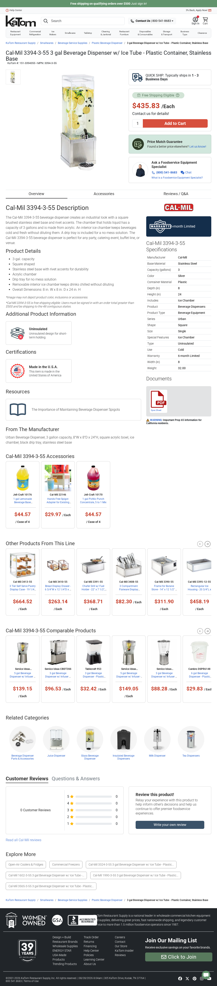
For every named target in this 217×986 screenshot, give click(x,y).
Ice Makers (52, 33)
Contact (120, 941)
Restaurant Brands (65, 941)
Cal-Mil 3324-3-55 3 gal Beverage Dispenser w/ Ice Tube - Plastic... (131, 864)
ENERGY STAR (62, 950)
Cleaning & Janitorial (106, 33)
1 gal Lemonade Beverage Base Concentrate (22, 502)
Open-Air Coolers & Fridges (25, 864)
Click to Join (182, 957)
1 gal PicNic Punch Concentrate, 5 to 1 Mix (93, 500)
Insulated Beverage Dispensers (123, 757)
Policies (89, 955)
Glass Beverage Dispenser (90, 757)
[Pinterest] (194, 978)
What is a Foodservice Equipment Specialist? (177, 177)
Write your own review (170, 825)
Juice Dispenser (56, 755)
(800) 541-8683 (166, 172)
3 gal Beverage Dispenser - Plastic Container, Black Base (93, 677)
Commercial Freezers (66, 864)
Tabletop (88, 33)
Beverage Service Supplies (72, 43)
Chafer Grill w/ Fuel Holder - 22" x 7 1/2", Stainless (93, 589)
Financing (90, 946)
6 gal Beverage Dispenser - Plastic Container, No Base (199, 677)
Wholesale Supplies (65, 946)
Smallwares (70, 33)
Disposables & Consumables (145, 33)
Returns (89, 941)
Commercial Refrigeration (35, 33)
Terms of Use (31, 981)
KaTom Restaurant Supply (21, 43)
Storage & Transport (166, 33)
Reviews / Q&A (176, 193)
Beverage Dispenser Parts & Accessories (22, 757)
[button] (195, 21)
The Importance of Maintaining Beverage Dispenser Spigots (76, 410)
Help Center (16, 10)
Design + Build (62, 937)
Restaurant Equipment (15, 33)
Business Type (185, 33)
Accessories (104, 193)
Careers (120, 937)
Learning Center (94, 959)
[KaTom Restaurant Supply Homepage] (21, 21)
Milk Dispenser (157, 755)
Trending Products (65, 964)
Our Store (121, 946)
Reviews (120, 955)
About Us (90, 964)
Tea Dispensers (191, 755)
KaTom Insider (124, 950)
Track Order (91, 937)
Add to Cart (175, 123)
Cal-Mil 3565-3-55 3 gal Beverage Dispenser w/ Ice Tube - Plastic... (51, 886)
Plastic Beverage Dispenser (107, 43)
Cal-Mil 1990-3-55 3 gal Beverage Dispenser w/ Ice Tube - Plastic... (135, 875)
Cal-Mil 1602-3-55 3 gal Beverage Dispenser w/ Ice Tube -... (46, 875)
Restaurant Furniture (124, 33)
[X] (187, 978)
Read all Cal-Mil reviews (23, 840)
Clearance (202, 33)
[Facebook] (180, 978)
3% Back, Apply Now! (196, 10)
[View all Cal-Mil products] (178, 207)
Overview (36, 193)
